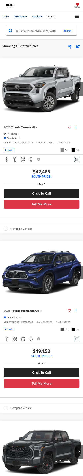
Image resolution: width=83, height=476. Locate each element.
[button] (79, 89)
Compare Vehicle (21, 228)
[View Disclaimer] (39, 159)
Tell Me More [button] (41, 204)
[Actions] (76, 127)
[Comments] (76, 159)
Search (67, 30)
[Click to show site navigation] (77, 17)
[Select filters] (69, 46)
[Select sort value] (77, 46)
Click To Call (41, 193)
